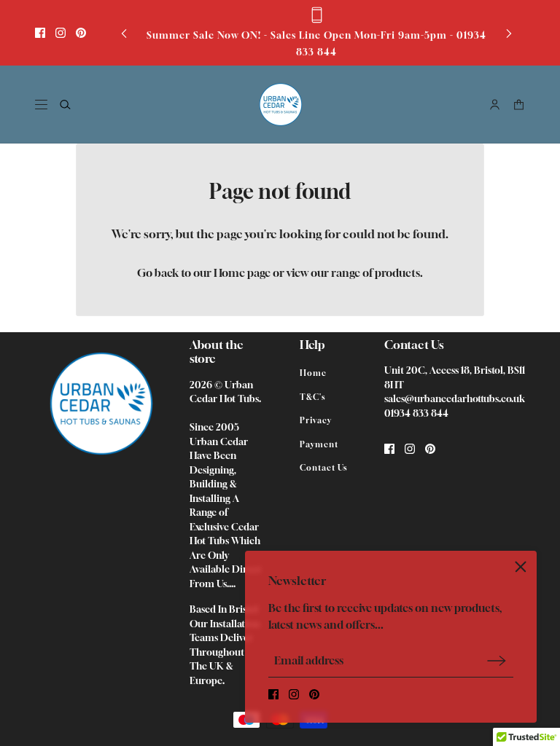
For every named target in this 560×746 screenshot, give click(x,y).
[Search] (65, 104)
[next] (509, 33)
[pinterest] (81, 33)
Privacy (316, 420)
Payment (319, 444)
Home (313, 372)
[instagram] (60, 33)
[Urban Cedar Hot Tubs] (280, 104)
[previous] (124, 33)
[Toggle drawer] (41, 104)
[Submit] (496, 660)
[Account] (495, 104)
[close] (520, 567)
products (397, 272)
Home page (242, 272)
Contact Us (324, 467)
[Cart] (519, 104)
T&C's (313, 396)
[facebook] (40, 33)
